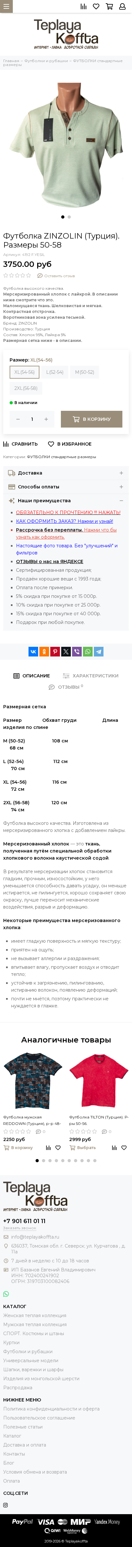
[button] (62, 217)
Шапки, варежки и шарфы (33, 1369)
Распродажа (17, 1388)
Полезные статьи (23, 1427)
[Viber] (77, 651)
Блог (8, 1463)
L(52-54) (54, 372)
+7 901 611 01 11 (24, 1221)
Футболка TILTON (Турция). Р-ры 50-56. (99, 1120)
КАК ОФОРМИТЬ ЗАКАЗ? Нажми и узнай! (64, 521)
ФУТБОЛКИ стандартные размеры (61, 456)
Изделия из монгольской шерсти (41, 1379)
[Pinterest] (55, 651)
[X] (66, 651)
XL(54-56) (24, 372)
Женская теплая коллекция (34, 1315)
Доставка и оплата (24, 1445)
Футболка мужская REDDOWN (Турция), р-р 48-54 (32, 1121)
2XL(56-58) (25, 388)
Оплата (11, 1481)
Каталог (12, 1436)
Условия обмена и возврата (35, 1472)
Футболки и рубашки (28, 1351)
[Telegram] (98, 651)
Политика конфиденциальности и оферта (51, 1409)
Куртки (11, 1342)
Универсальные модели (30, 1360)
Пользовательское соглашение (39, 1418)
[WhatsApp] (88, 651)
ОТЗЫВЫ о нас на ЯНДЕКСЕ (49, 561)
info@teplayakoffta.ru (35, 1237)
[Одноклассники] (44, 651)
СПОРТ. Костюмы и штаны (33, 1333)
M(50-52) (84, 372)
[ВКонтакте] (33, 651)
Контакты (14, 1454)
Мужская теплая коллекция (35, 1324)
